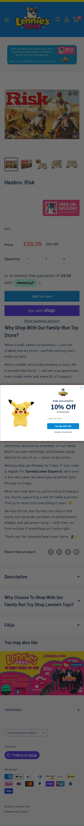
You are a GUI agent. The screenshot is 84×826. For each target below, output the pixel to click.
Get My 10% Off (63, 426)
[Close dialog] (81, 387)
